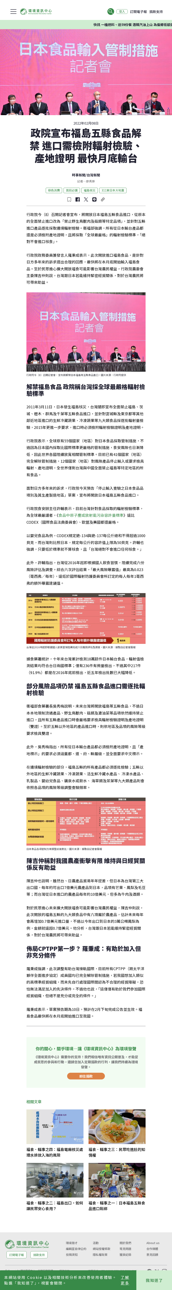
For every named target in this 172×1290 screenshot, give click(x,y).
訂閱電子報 (138, 11)
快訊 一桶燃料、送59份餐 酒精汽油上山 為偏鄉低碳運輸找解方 (118, 24)
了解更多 (125, 1280)
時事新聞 (78, 174)
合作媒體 (152, 1249)
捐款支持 (156, 11)
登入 (122, 11)
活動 (96, 1243)
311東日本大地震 (113, 190)
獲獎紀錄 (125, 1254)
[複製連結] (103, 199)
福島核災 (89, 190)
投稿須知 (72, 1254)
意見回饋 (152, 1254)
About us (152, 1243)
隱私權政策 (100, 1254)
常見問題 (125, 1249)
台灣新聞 (93, 174)
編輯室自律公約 (76, 1249)
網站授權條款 (101, 1249)
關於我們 (125, 1243)
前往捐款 (86, 1076)
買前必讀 (72, 190)
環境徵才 (72, 1243)
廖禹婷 (90, 181)
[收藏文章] (69, 199)
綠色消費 (54, 190)
